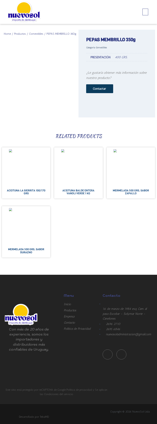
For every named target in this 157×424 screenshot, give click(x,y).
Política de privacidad (79, 389)
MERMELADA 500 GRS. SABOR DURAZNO (26, 250)
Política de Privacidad (77, 329)
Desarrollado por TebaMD (34, 416)
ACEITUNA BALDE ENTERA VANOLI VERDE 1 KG (78, 192)
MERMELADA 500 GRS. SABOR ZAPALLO (131, 192)
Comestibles (36, 33)
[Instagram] (121, 354)
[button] (145, 12)
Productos (20, 33)
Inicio (67, 304)
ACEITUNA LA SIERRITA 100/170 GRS (26, 192)
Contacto (69, 322)
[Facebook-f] (108, 354)
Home (7, 33)
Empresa (69, 316)
